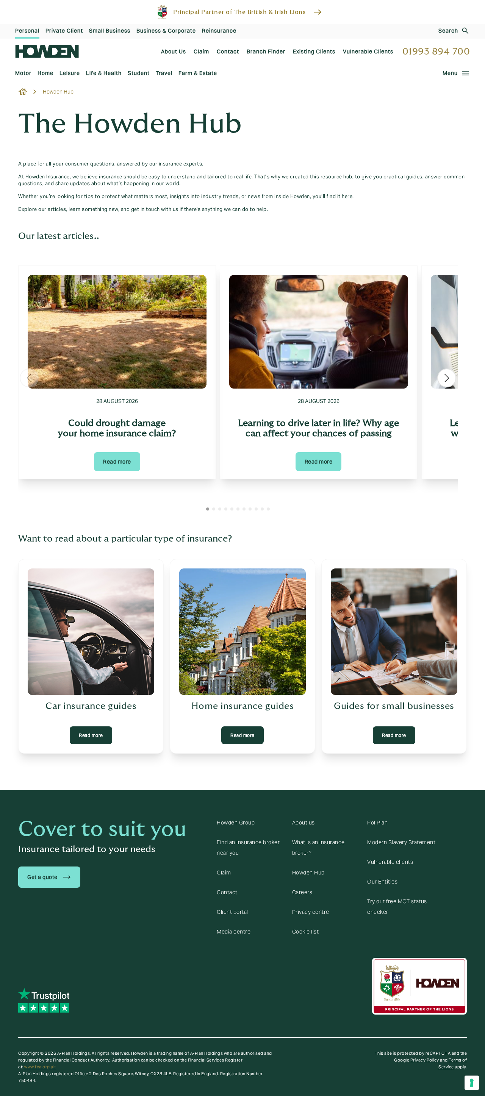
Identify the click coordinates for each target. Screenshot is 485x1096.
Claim (224, 872)
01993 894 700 (436, 51)
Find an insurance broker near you (248, 847)
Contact (227, 892)
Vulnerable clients (390, 862)
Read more (117, 461)
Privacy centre (310, 912)
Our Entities (382, 881)
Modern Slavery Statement (401, 842)
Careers (302, 892)
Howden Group (236, 822)
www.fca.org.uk (40, 1066)
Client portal (232, 912)
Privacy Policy (424, 1060)
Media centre (233, 931)
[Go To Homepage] (47, 51)
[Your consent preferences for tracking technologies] (472, 1083)
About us (303, 822)
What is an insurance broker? (318, 847)
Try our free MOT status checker (397, 906)
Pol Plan (377, 822)
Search (448, 30)
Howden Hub (308, 872)
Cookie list (305, 931)
